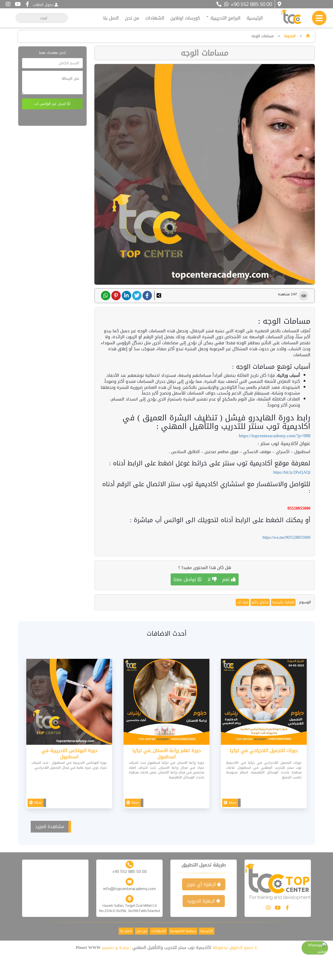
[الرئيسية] (308, 36)
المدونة (290, 36)
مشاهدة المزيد (49, 826)
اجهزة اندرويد (201, 901)
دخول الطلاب (43, 4)
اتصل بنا (111, 18)
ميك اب (242, 602)
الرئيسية (255, 18)
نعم (226, 579)
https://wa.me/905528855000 (286, 537)
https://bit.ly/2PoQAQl (291, 472)
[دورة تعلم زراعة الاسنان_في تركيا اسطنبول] (166, 702)
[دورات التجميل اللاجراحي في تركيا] (264, 702)
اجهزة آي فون (202, 884)
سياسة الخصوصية (183, 931)
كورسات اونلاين (185, 18)
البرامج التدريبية (224, 18)
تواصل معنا (186, 579)
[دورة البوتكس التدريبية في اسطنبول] (69, 702)
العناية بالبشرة (283, 602)
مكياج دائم (260, 602)
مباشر (322, 951)
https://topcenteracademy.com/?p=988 (274, 435)
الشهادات (154, 18)
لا (209, 579)
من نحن (132, 18)
